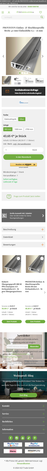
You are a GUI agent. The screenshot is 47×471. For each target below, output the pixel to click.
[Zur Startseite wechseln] (25, 12)
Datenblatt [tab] (8, 237)
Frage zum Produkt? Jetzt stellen (27, 196)
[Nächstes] (42, 56)
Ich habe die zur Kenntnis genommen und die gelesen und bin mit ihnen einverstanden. (21, 363)
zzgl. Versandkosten (22, 144)
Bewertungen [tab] (9, 244)
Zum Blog (23, 395)
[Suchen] (42, 17)
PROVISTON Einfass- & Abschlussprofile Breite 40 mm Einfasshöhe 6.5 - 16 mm (34, 287)
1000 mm (18, 129)
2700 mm (29, 129)
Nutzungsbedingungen (12, 357)
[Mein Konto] (9, 12)
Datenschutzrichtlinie (20, 354)
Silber (21, 119)
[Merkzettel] (40, 12)
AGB (18, 363)
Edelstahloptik (10, 119)
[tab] (23, 229)
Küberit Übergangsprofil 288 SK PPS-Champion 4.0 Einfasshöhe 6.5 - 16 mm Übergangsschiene (12, 287)
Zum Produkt (12, 321)
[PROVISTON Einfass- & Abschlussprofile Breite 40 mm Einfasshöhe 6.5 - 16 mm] (35, 264)
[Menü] (2, 12)
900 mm (7, 129)
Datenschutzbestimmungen (21, 361)
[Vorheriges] (3, 56)
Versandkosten (23, 463)
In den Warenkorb (23, 157)
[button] (23, 165)
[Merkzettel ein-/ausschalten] (42, 39)
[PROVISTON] (23, 102)
